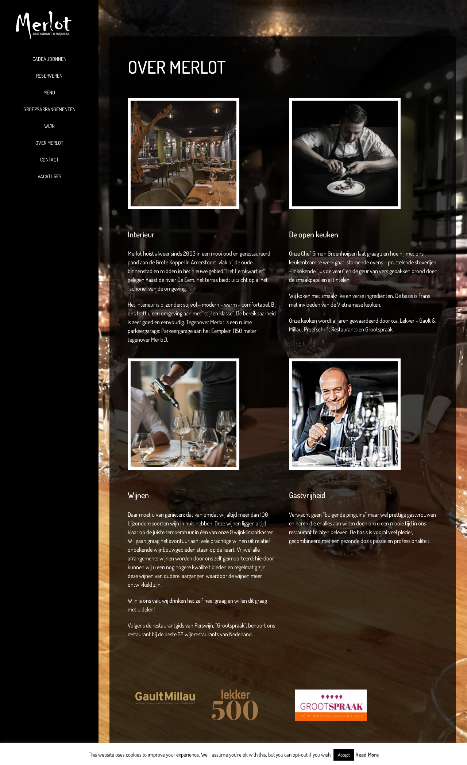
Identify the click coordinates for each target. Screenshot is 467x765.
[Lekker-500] (235, 692)
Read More (367, 754)
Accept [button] (344, 755)
